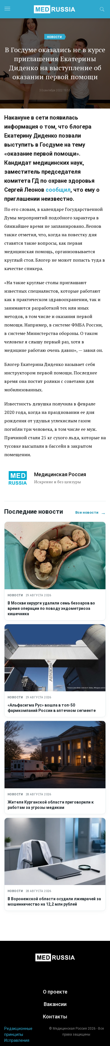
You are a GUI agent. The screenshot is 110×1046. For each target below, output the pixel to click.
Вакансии (55, 1004)
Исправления (16, 1040)
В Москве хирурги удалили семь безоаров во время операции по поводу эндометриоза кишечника (51, 608)
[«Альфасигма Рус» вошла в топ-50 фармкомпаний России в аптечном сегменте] (55, 658)
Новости (54, 37)
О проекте (55, 992)
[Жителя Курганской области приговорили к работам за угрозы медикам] (55, 754)
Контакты (55, 1016)
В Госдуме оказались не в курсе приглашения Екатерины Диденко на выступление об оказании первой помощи (55, 63)
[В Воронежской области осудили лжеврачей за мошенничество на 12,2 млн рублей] (55, 851)
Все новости (90, 512)
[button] (102, 10)
